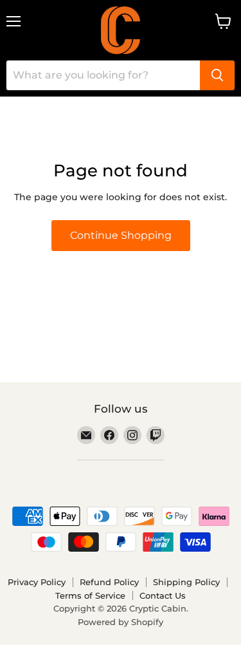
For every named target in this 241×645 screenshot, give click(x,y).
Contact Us (162, 595)
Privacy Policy (37, 582)
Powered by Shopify (120, 622)
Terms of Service (90, 595)
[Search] (217, 75)
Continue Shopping (121, 235)
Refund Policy (109, 582)
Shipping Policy (186, 582)
